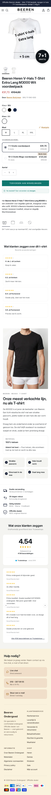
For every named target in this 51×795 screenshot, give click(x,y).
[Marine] (15, 110)
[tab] (4, 223)
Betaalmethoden (33, 734)
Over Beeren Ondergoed (14, 753)
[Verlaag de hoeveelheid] (4, 172)
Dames (30, 757)
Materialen (8, 757)
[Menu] (2, 10)
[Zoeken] (8, 10)
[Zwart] (9, 110)
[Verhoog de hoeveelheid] (14, 172)
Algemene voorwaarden (13, 761)
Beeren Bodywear (14, 97)
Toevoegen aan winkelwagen (26, 183)
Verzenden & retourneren (32, 728)
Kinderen (30, 761)
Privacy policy (9, 765)
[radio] (25, 147)
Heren (29, 753)
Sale (28, 765)
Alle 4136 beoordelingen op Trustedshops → (28, 638)
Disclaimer (8, 769)
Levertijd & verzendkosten (33, 721)
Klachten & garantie (35, 738)
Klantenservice (33, 716)
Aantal (4, 167)
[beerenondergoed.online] (25, 10)
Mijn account (32, 769)
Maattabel (31, 742)
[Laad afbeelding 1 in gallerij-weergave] (25, 39)
